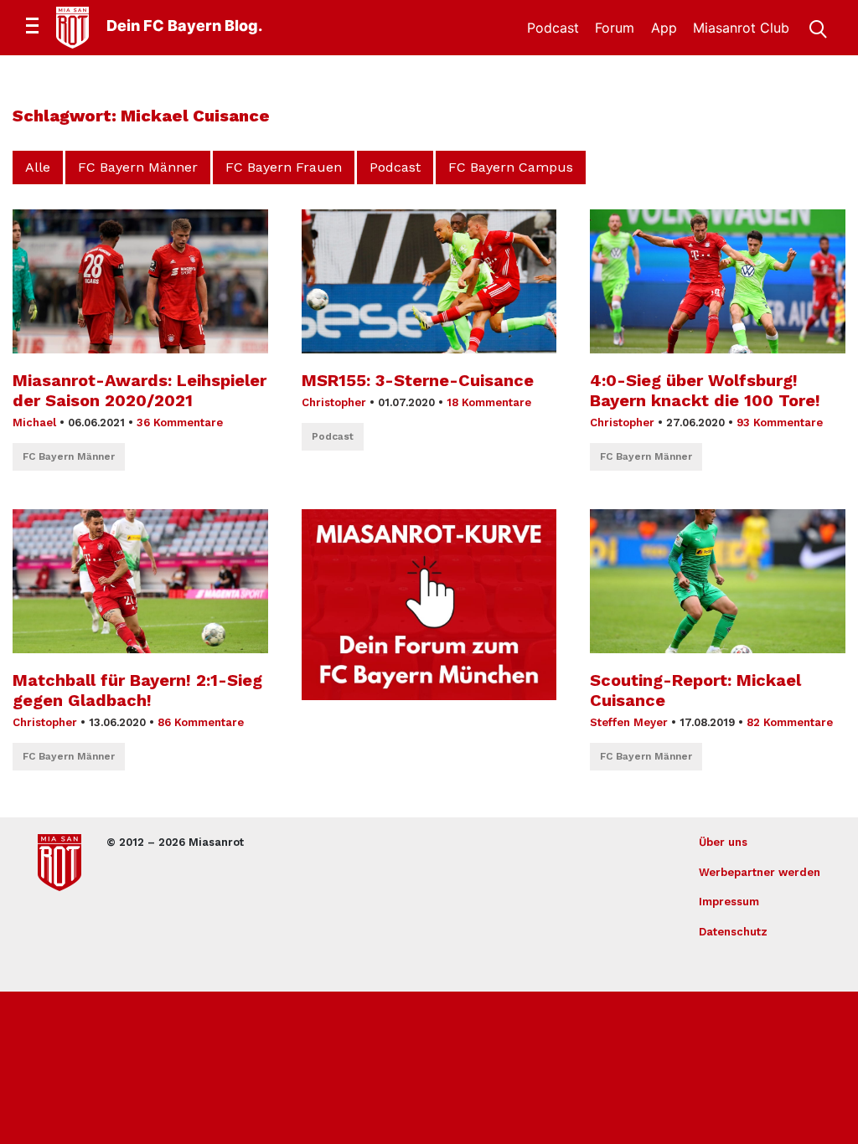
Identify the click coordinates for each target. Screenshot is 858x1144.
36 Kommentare (180, 422)
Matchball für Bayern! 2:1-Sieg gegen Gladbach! (137, 690)
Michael (34, 422)
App (664, 27)
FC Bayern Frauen (283, 167)
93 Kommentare (780, 422)
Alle (37, 167)
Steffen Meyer (629, 722)
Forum (614, 27)
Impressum (729, 901)
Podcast (553, 27)
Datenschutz (733, 931)
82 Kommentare (790, 722)
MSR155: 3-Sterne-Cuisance (418, 380)
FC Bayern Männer (138, 167)
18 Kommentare (489, 402)
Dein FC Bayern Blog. (184, 25)
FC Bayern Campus (510, 167)
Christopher (334, 402)
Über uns (723, 842)
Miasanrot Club (741, 27)
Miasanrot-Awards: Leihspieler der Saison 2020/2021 (139, 390)
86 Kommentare (201, 722)
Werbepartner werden (759, 872)
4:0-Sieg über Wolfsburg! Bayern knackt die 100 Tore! (705, 390)
